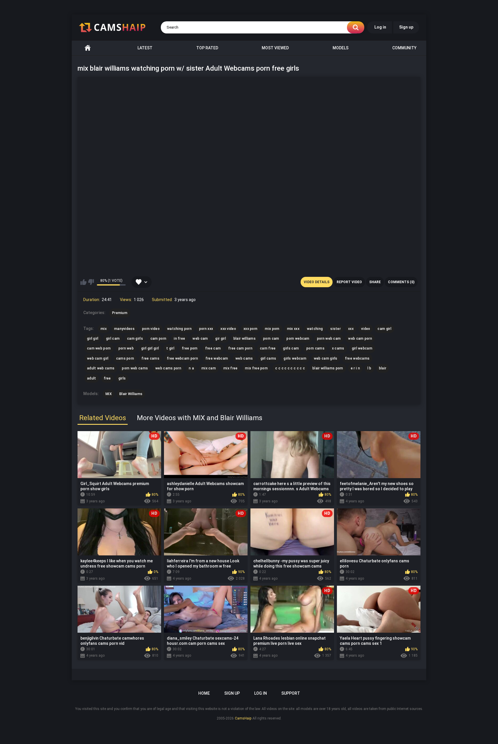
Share (375, 282)
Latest (144, 48)
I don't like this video (91, 282)
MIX (108, 394)
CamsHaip (243, 718)
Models (340, 48)
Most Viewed (275, 48)
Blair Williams (130, 394)
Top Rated (207, 48)
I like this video (83, 282)
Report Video (349, 282)
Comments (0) (401, 282)
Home (87, 48)
